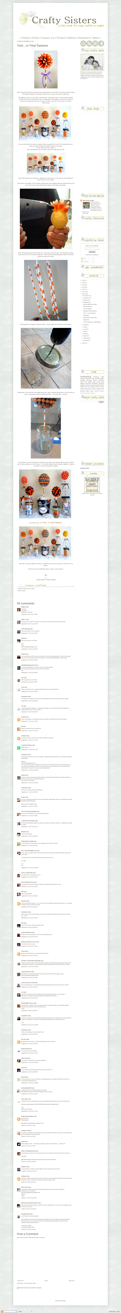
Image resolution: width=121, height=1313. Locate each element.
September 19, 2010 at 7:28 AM (29, 955)
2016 (83, 280)
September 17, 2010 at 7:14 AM (29, 730)
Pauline (23, 654)
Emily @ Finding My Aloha (28, 1151)
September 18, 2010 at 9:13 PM (29, 918)
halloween (23, 590)
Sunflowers (86, 315)
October (85, 300)
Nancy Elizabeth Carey (27, 882)
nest (103, 389)
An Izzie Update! (87, 308)
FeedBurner (96, 254)
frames (95, 386)
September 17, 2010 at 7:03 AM (29, 721)
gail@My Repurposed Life (28, 665)
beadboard (96, 391)
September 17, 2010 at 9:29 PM (29, 845)
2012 (83, 289)
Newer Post (20, 1280)
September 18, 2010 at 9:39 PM (29, 927)
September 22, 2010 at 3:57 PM (29, 1053)
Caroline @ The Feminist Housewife (30, 960)
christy (23, 951)
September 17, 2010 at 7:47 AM (29, 740)
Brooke (23, 797)
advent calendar (91, 388)
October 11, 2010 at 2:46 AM (28, 1161)
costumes (82, 393)
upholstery (101, 383)
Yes (22, 706)
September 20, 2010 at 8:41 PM (29, 1034)
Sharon (23, 775)
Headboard (86, 319)
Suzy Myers (24, 1015)
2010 (83, 294)
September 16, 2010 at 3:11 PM (29, 633)
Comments (85, 261)
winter (91, 391)
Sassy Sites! (24, 1099)
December (86, 295)
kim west (23, 1039)
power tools (83, 382)
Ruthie (23, 1141)
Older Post (71, 1280)
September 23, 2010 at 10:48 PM (29, 1083)
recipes (82, 378)
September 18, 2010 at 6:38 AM (29, 896)
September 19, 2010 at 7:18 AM (29, 946)
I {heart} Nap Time (26, 971)
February (85, 338)
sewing (98, 382)
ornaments (101, 380)
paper (97, 385)
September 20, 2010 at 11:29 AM (29, 1025)
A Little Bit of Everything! (28, 820)
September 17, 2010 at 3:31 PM (29, 792)
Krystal (23, 1077)
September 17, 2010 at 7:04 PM (29, 815)
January (85, 340)
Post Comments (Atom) (30, 1283)
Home (46, 1280)
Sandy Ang (24, 1058)
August (85, 324)
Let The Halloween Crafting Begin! (92, 322)
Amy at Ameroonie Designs (28, 811)
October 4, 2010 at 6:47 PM (28, 1136)
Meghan (23, 607)
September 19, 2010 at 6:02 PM (29, 998)
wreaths (82, 380)
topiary (87, 391)
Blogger (64, 1300)
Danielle (23, 717)
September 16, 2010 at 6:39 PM (29, 691)
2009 (83, 343)
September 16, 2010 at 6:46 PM (29, 701)
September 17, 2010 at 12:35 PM (29, 782)
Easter (102, 378)
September (86, 302)
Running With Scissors (27, 1003)
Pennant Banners (87, 306)
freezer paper (101, 386)
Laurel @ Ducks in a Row (28, 982)
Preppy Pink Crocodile (27, 841)
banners (88, 385)
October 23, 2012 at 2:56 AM (28, 1229)
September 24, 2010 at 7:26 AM (29, 1094)
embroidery (87, 393)
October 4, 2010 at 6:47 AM (28, 1125)
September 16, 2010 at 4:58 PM (29, 672)
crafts (102, 377)
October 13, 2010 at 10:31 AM (28, 1171)
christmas (96, 377)
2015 (83, 282)
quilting (86, 389)
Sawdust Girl (24, 1130)
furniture (102, 385)
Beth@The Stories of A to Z (28, 942)
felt (91, 385)
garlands (99, 389)
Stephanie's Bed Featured (90, 311)
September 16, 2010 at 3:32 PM (29, 649)
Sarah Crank (24, 1187)
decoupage (95, 383)
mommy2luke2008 (26, 1088)
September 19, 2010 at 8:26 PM (29, 1010)
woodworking (85, 377)
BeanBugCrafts (25, 1214)
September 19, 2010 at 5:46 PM (29, 987)
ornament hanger (100, 388)
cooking (97, 378)
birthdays (102, 391)
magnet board (83, 388)
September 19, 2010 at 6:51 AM (29, 936)
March (85, 336)
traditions (82, 385)
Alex (22, 677)
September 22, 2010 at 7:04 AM (29, 1043)
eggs (94, 382)
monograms (92, 393)
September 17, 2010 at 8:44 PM (29, 836)
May (84, 331)
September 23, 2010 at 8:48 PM (29, 1072)
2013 (83, 287)
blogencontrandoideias (27, 1116)
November (86, 298)
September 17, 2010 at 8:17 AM (29, 749)
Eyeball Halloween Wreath (90, 304)
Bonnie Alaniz (25, 1048)
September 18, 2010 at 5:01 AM (29, 877)
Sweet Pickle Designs (88, 200)
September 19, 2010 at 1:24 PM (29, 977)
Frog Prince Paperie (26, 745)
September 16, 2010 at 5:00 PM (29, 682)
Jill (22, 726)
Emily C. (23, 619)
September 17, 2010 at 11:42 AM (29, 770)
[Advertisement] (94, 93)
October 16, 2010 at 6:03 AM (28, 1182)
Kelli (22, 638)
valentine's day (89, 378)
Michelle (23, 831)
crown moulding (90, 386)
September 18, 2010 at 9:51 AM (29, 907)
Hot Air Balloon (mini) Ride (90, 317)
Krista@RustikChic (26, 932)
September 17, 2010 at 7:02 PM (29, 806)
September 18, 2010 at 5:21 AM (29, 886)
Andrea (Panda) (25, 629)
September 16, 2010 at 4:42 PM (29, 660)
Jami (22, 1067)
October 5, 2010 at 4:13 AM (28, 1146)
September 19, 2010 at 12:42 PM (29, 966)
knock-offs (88, 383)
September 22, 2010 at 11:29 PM (29, 1062)
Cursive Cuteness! (95, 202)
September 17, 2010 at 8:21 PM (29, 826)
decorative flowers (92, 380)
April (84, 333)
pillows (82, 386)
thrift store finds (93, 389)
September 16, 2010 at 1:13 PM (29, 614)
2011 (83, 291)
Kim (22, 923)
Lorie (22, 687)
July (84, 327)
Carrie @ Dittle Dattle (27, 872)
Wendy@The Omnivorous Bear (29, 1203)
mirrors (94, 385)
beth (22, 891)
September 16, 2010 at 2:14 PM (29, 624)
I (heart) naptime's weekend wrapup (45, 579)
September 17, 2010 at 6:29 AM (29, 712)
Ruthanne (23, 1166)
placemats (82, 391)
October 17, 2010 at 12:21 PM (28, 1198)
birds (85, 386)
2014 (83, 285)
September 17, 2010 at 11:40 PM (29, 867)
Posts (84, 258)
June (84, 329)
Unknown (23, 735)
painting (90, 382)
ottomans (82, 389)
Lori (22, 992)
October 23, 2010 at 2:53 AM (28, 1209)
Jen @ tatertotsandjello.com (28, 850)
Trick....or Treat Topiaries (32, 45)
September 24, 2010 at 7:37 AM (29, 1111)
